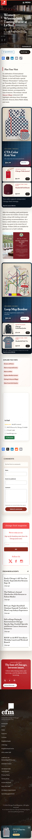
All (28, 571)
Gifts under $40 (6, 752)
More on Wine (8, 371)
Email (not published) (10, 479)
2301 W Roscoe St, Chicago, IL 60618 (17, 427)
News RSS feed (5, 786)
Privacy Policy (5, 775)
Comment (7, 487)
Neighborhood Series (7, 748)
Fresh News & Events (11, 571)
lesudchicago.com (12, 433)
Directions (10, 437)
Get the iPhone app (10, 685)
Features (4, 733)
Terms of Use (5, 779)
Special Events (8, 52)
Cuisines (3, 737)
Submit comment (16, 509)
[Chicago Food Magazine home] (4, 2)
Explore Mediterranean (11, 375)
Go (16, 549)
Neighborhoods (6, 741)
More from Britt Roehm (11, 383)
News (3, 730)
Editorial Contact (6, 764)
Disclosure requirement (8, 790)
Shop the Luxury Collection (9, 205)
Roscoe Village (7, 95)
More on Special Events (11, 367)
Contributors (5, 771)
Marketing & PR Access (8, 760)
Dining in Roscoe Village (11, 379)
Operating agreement (7, 794)
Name (6, 470)
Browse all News (9, 364)
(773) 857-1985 (11, 430)
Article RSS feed (6, 782)
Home (3, 726)
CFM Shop (4, 745)
